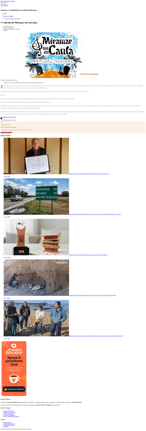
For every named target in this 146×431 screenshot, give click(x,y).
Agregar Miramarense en (8, 120)
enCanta (10, 117)
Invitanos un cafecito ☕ (6, 132)
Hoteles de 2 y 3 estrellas (10, 412)
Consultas (6, 426)
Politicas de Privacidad (9, 425)
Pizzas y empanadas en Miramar (11, 416)
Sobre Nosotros (7, 422)
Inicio (5, 13)
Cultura (14, 117)
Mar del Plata (16, 108)
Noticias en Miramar (8, 16)
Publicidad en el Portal (9, 423)
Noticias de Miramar (8, 411)
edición (2, 117)
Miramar (6, 117)
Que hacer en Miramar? (9, 415)
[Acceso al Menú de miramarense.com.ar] (1, 7)
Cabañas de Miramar (9, 413)
